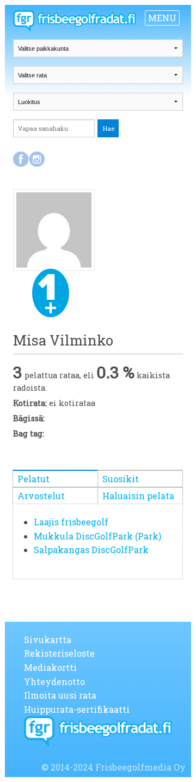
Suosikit (120, 478)
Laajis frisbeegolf (71, 522)
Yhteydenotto (54, 681)
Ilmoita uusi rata (60, 695)
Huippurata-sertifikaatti (77, 709)
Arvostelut (41, 495)
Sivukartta (47, 639)
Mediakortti (50, 667)
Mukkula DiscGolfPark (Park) (97, 536)
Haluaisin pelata (138, 495)
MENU (162, 17)
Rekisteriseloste (59, 653)
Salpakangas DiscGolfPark (91, 549)
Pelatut (33, 478)
